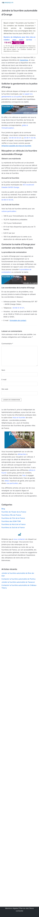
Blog (3, 509)
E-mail (4, 380)
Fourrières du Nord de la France (14, 524)
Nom (3, 370)
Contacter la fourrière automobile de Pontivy (19, 579)
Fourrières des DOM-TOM (11, 521)
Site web (5, 389)
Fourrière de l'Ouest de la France (14, 512)
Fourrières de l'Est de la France (13, 518)
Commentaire (7, 344)
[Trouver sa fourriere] (8, 2)
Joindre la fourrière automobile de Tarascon (18, 582)
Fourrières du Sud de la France (13, 527)
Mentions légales (11, 908)
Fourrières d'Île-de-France (11, 515)
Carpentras (24, 60)
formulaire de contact (18, 320)
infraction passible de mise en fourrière (16, 146)
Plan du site (24, 908)
